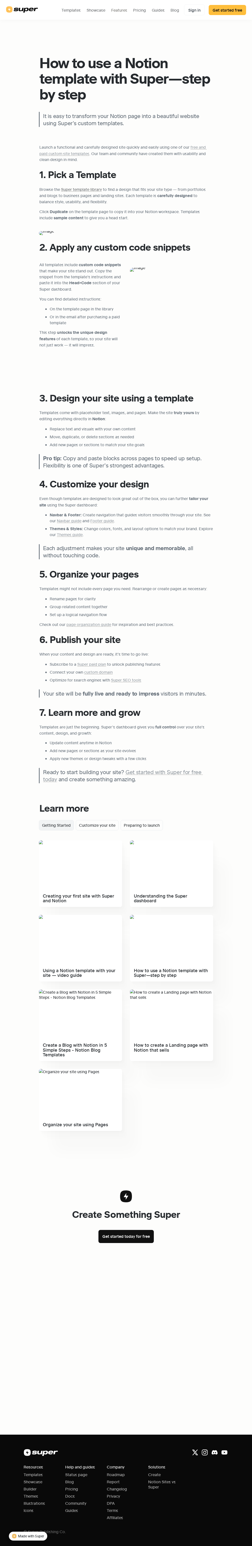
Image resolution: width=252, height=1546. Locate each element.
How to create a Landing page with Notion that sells (168, 994)
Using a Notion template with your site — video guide (76, 920)
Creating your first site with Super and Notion (80, 842)
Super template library (81, 189)
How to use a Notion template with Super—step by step (169, 920)
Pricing (139, 10)
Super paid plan (91, 664)
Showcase (96, 10)
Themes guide (70, 534)
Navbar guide (69, 520)
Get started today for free (126, 1236)
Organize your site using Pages (67, 1071)
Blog (175, 10)
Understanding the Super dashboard (163, 842)
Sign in (194, 10)
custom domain (98, 672)
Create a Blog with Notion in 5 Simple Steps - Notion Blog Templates (80, 994)
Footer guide (102, 520)
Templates (71, 10)
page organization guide (88, 624)
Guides (158, 10)
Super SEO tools (126, 680)
